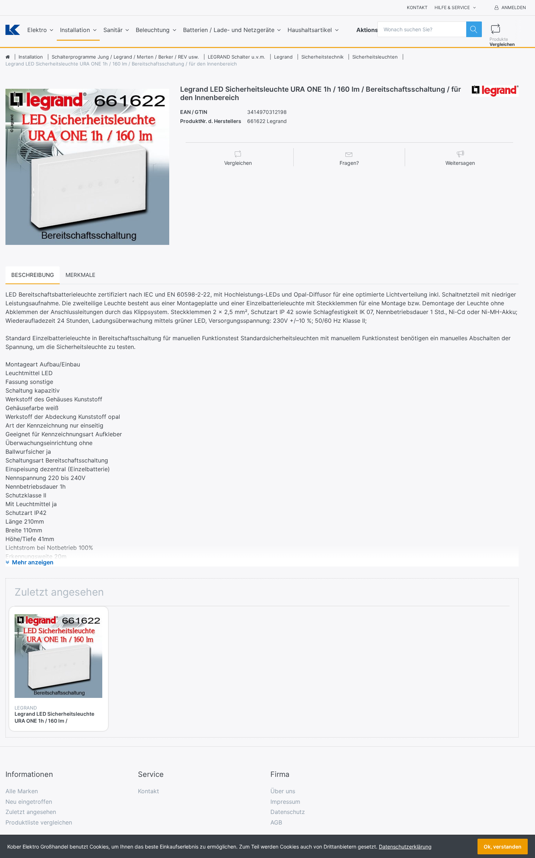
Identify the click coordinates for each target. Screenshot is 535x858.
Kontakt (417, 7)
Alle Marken (21, 791)
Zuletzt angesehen (30, 811)
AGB (276, 822)
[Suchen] (474, 29)
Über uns (282, 791)
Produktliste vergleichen (38, 822)
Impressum (285, 801)
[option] (87, 167)
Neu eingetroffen (28, 801)
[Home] (7, 57)
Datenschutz (287, 811)
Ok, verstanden (503, 846)
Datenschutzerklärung (405, 846)
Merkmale (80, 274)
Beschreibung (32, 274)
